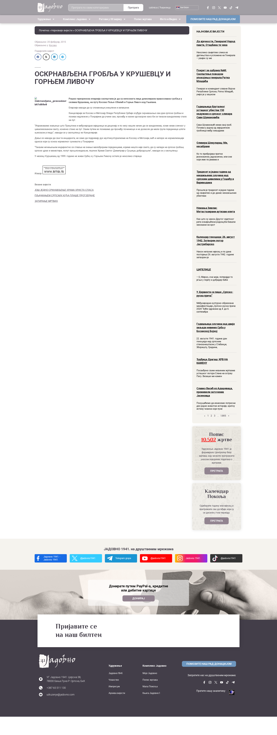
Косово (53, 45)
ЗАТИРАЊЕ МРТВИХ (46, 201)
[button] (38, 57)
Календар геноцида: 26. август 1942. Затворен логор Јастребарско (215, 240)
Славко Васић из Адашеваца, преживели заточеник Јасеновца (214, 392)
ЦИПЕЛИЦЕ (203, 269)
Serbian (184, 7)
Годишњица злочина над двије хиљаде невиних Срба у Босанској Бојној (215, 327)
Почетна (44, 30)
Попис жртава (143, 19)
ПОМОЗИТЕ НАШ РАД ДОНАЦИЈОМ (213, 19)
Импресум (114, 686)
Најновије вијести (61, 30)
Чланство (114, 679)
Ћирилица (165, 7)
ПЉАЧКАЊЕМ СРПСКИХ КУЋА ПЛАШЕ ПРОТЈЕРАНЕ (65, 195)
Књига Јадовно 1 (151, 693)
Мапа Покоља (150, 686)
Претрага (133, 7)
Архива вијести (117, 693)
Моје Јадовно (150, 673)
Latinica (153, 7)
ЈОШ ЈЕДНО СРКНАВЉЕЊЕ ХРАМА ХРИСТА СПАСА (64, 190)
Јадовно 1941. (116, 673)
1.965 (223, 415)
